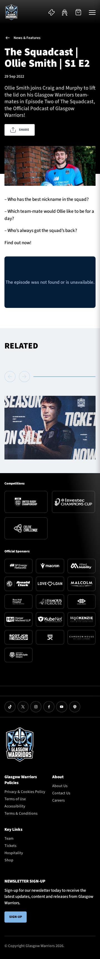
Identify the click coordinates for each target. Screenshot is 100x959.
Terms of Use (15, 799)
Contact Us (61, 793)
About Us (60, 786)
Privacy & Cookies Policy (24, 792)
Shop (8, 860)
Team (9, 838)
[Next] (24, 376)
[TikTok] (10, 706)
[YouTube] (61, 706)
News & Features (27, 37)
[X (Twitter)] (23, 706)
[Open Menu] (92, 12)
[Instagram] (35, 706)
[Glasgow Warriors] (11, 12)
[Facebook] (48, 706)
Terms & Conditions (21, 813)
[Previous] (10, 376)
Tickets (10, 846)
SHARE (24, 129)
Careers (58, 800)
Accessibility (14, 806)
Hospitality (13, 853)
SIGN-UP (15, 916)
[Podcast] (74, 706)
